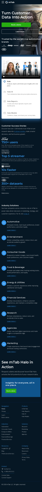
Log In (3, 415)
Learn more (20, 31)
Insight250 (5, 448)
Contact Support (6, 477)
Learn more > (11, 230)
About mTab (25, 448)
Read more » (5, 150)
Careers (24, 453)
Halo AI (24, 414)
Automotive (5, 426)
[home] (10, 2)
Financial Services (7, 439)
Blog (3, 451)
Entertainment (6, 434)
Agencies (24, 434)
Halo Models (25, 416)
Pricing (3, 411)
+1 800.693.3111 (9, 471)
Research (24, 426)
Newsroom (25, 451)
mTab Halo (25, 409)
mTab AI (26, 214)
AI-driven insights (19, 131)
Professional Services (8, 453)
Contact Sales (6, 475)
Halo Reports (26, 411)
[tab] (21, 83)
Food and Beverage (7, 437)
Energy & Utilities (7, 432)
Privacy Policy (26, 457)
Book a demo (16, 25)
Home (3, 409)
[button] (3, 2)
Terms (23, 460)
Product (24, 432)
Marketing (25, 429)
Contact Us (7, 469)
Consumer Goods (7, 429)
